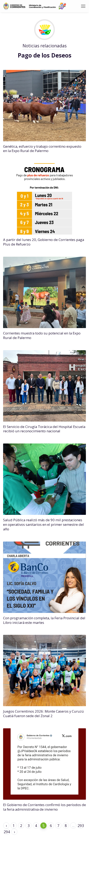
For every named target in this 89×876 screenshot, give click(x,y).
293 (81, 825)
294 (7, 831)
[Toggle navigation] (83, 6)
